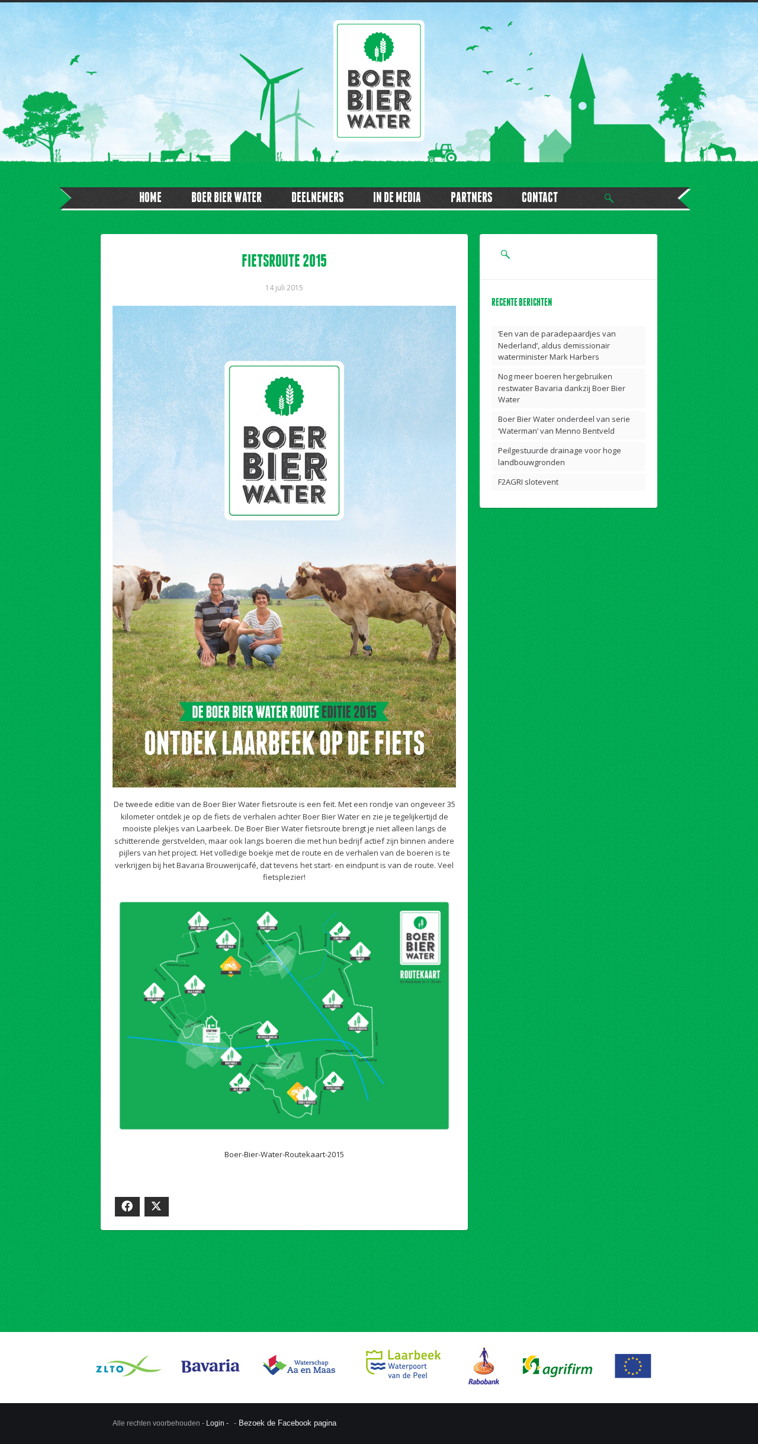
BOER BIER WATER (226, 197)
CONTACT (540, 197)
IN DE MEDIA (397, 197)
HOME (150, 197)
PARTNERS (471, 197)
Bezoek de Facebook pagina (287, 1423)
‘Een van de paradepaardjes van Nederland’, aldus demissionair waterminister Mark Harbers (557, 345)
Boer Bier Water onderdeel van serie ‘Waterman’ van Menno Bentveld (564, 425)
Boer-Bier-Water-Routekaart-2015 (284, 1154)
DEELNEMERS (317, 197)
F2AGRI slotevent (528, 481)
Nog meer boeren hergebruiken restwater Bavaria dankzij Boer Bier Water (561, 388)
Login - (218, 1423)
